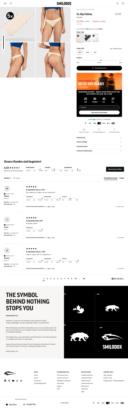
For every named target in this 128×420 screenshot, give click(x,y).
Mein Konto (60, 383)
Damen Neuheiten (81, 9)
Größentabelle (117, 48)
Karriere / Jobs (108, 378)
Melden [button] (49, 206)
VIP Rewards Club (62, 375)
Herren (36, 375)
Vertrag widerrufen (87, 383)
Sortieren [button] (7, 178)
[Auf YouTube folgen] (13, 380)
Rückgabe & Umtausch (64, 380)
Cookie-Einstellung (86, 375)
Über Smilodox (108, 375)
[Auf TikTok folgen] (17, 380)
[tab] (111, 178)
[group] (14, 168)
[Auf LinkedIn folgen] (21, 380)
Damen (36, 378)
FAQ (58, 389)
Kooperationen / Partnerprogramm (114, 380)
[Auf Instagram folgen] (9, 380)
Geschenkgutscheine (40, 383)
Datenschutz (85, 386)
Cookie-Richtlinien (86, 378)
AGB (82, 391)
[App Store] (12, 404)
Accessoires (37, 380)
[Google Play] (29, 404)
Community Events (62, 378)
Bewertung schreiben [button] (115, 169)
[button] (43, 279)
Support (59, 386)
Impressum (84, 389)
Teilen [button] (53, 206)
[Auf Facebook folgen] (5, 380)
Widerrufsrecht (85, 380)
